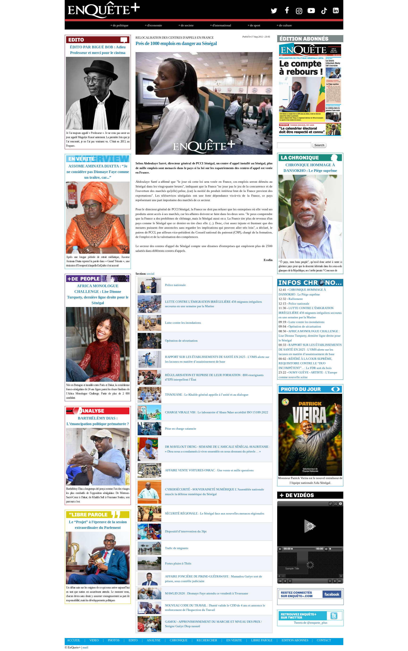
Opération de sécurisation (181, 340)
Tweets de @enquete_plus (310, 622)
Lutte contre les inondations (183, 322)
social (150, 273)
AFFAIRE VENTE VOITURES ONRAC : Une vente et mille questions (209, 470)
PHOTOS (113, 640)
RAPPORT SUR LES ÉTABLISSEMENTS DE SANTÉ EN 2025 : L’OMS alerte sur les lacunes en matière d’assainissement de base (310, 349)
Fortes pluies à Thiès (178, 563)
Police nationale (175, 285)
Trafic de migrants (176, 548)
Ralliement (296, 299)
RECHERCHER (207, 640)
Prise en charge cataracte (180, 428)
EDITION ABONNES (295, 640)
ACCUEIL (73, 640)
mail (85, 647)
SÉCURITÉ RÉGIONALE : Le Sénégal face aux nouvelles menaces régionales (214, 513)
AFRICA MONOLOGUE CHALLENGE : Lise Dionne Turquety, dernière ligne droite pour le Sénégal (309, 335)
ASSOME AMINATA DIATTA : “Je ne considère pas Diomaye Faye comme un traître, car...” (98, 171)
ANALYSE (154, 640)
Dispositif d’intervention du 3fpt (186, 531)
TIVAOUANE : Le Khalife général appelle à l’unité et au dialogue (206, 394)
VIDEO (94, 640)
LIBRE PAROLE (261, 640)
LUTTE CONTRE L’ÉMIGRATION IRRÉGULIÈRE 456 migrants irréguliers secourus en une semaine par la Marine (310, 312)
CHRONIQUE (178, 640)
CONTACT (324, 640)
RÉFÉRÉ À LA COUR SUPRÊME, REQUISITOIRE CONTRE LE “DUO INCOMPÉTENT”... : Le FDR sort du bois (305, 363)
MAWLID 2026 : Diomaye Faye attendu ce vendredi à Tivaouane (206, 593)
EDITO (133, 640)
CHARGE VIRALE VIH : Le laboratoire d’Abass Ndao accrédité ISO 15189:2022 (216, 412)
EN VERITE (234, 640)
